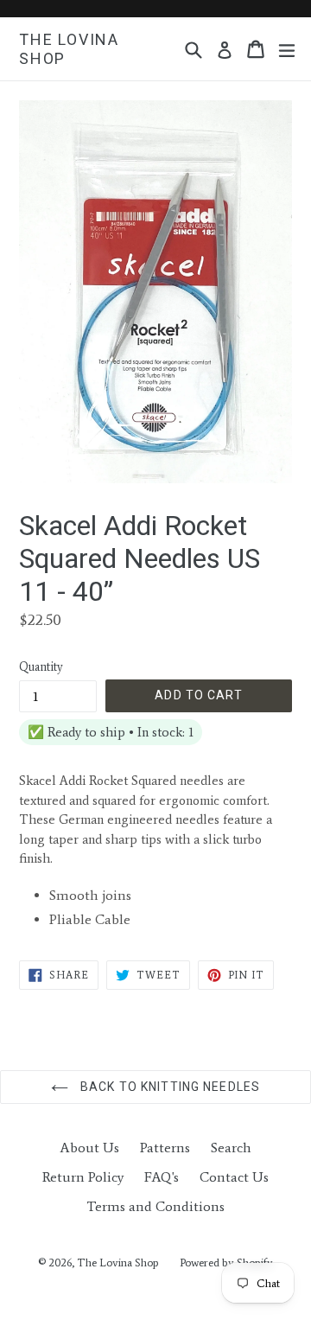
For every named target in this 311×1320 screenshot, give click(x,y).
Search (231, 1147)
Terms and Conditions (155, 1206)
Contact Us (234, 1177)
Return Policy (83, 1177)
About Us (89, 1147)
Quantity (41, 667)
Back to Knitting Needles (168, 1087)
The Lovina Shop (69, 48)
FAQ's (161, 1177)
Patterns (165, 1147)
